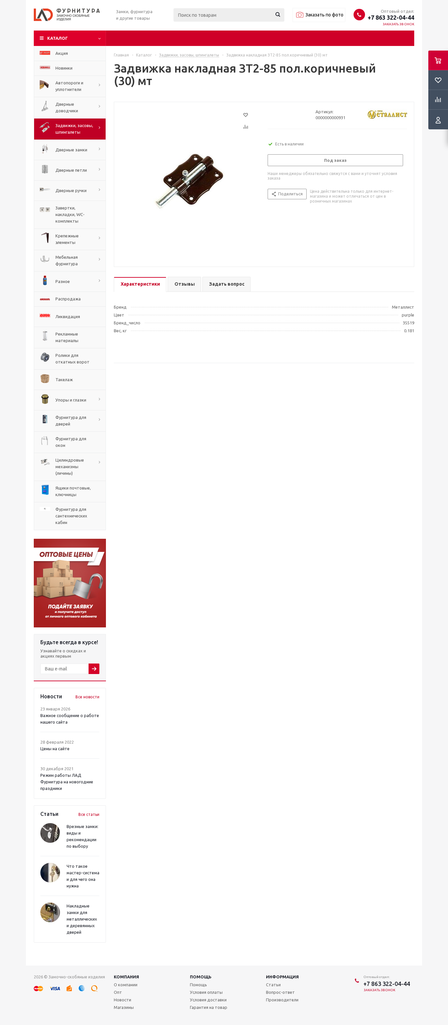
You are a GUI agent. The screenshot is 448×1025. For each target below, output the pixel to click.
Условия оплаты (206, 992)
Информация (282, 976)
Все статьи (88, 814)
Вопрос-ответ (280, 992)
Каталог (57, 38)
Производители (282, 999)
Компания (126, 976)
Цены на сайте (55, 748)
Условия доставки (208, 999)
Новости (122, 999)
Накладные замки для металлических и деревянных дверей (82, 919)
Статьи (273, 984)
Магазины (124, 1007)
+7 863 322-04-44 (391, 17)
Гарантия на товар (208, 1007)
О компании (125, 984)
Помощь (201, 976)
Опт (118, 992)
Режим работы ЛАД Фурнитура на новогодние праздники (66, 782)
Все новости (87, 697)
